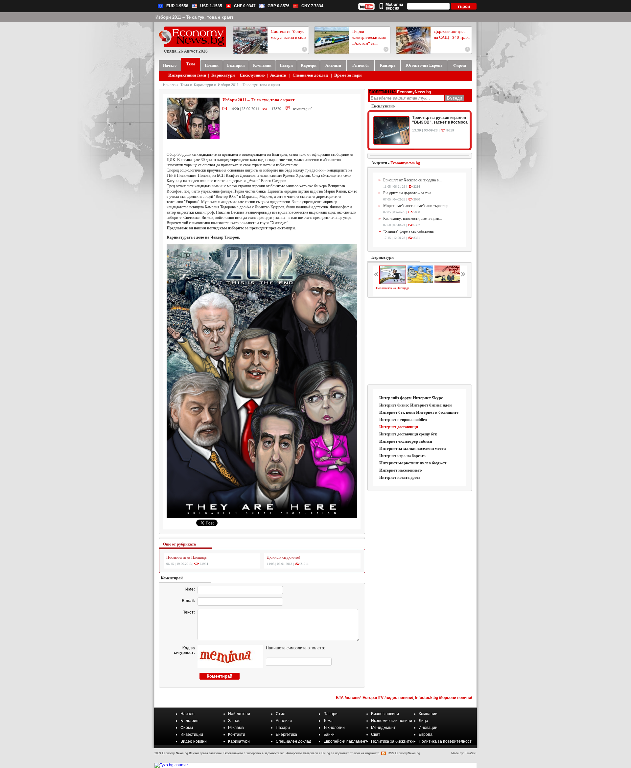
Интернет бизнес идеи (431, 405)
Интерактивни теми (187, 75)
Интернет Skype (428, 397)
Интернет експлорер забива (405, 441)
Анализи (284, 720)
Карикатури (223, 75)
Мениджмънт (383, 727)
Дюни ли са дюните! (283, 557)
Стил (280, 713)
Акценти (278, 75)
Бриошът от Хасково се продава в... (412, 180)
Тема (184, 85)
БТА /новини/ (348, 697)
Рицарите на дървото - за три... (408, 193)
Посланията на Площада (186, 557)
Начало (169, 85)
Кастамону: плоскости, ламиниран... (412, 218)
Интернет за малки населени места (412, 448)
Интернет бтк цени (397, 412)
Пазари (330, 713)
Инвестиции (191, 734)
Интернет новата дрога (399, 477)
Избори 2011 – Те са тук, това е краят (249, 85)
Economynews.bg (405, 163)
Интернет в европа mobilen (403, 419)
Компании (428, 713)
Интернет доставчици (398, 427)
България (189, 720)
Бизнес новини (385, 713)
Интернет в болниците (437, 412)
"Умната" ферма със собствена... (409, 231)
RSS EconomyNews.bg (404, 753)
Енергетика (286, 734)
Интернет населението (400, 470)
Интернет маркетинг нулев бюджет (412, 462)
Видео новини (193, 741)
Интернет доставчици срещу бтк (408, 434)
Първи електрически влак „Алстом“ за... (369, 37)
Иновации (428, 727)
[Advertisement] (420, 341)
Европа (425, 734)
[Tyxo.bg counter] (171, 765)
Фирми (186, 727)
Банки (329, 734)
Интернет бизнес (394, 405)
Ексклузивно (252, 75)
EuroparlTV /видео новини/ (387, 697)
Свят (375, 734)
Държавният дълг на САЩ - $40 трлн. (452, 34)
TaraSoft (471, 753)
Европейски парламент (345, 741)
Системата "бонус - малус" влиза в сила (289, 34)
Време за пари (348, 75)
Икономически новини (391, 720)
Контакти (236, 734)
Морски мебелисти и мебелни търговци (415, 205)
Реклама (236, 727)
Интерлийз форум (395, 398)
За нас (234, 720)
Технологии (334, 727)
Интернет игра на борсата (402, 456)
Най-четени (239, 713)
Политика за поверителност (445, 741)
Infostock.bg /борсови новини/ (443, 697)
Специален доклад (310, 75)
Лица (423, 720)
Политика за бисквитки (392, 741)
